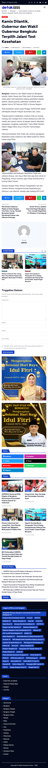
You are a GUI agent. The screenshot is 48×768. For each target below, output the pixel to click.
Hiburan (36, 630)
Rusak (5, 661)
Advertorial (7, 703)
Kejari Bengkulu (9, 636)
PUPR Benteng (31, 658)
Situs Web (5, 339)
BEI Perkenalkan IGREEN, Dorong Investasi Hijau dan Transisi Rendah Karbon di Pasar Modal (34, 276)
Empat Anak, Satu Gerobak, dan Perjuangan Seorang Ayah (35, 496)
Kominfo (6, 639)
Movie (15, 645)
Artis (29, 618)
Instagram (30, 456)
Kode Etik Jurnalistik (10, 681)
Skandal (6, 664)
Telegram (7, 470)
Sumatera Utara (8, 751)
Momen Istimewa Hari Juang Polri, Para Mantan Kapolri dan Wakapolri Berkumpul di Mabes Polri (22, 581)
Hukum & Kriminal (9, 724)
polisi (19, 652)
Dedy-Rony (7, 624)
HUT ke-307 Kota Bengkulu (12, 633)
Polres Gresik (35, 655)
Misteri (6, 645)
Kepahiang (7, 730)
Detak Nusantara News (26, 765)
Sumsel (5, 754)
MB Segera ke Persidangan (33, 642)
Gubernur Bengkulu (30, 627)
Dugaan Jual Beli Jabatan (12, 627)
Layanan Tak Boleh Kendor (12, 642)
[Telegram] (44, 52)
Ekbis (5, 721)
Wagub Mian (34, 667)
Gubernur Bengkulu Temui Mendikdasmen (17, 630)
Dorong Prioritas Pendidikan (24, 624)
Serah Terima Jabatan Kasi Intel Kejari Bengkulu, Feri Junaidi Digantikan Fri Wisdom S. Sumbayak (36, 210)
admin (24, 242)
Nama (4, 323)
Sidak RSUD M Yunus (31, 661)
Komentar (5, 300)
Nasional (5, 16)
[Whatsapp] (39, 52)
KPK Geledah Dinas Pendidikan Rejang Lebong (28, 639)
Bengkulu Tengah (9, 712)
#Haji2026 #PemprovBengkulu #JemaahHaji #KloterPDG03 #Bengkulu (21, 614)
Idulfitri (27, 633)
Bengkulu (28, 271)
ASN (37, 618)
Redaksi (6, 687)
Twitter (7, 461)
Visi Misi (6, 690)
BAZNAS (6, 621)
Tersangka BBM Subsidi (35, 664)
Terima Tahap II (18, 664)
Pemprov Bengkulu (10, 649)
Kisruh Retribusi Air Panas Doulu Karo (29, 636)
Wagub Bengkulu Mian (18, 667)
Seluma (5, 748)
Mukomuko (7, 736)
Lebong (5, 733)
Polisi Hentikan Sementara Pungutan (15, 655)
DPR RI (40, 624)
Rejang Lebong (8, 745)
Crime (39, 621)
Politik (5, 742)
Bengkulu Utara (8, 715)
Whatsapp (30, 465)
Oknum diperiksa (26, 645)
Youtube (7, 465)
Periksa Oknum (8, 652)
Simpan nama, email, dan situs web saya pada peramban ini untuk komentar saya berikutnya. (23, 347)
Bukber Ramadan (19, 621)
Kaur (5, 727)
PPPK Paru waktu (17, 658)
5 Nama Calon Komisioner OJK (13, 618)
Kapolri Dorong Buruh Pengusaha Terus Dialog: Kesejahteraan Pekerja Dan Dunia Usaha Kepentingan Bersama (11, 277)
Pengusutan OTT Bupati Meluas (30, 649)
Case (30, 621)
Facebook (7, 456)
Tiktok (29, 461)
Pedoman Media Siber (10, 684)
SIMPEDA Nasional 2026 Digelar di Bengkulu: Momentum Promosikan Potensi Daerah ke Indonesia (11, 498)
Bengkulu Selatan (9, 709)
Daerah (5, 718)
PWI (42, 658)
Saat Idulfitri (16, 661)
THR (5, 667)
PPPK (5, 658)
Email (4, 331)
